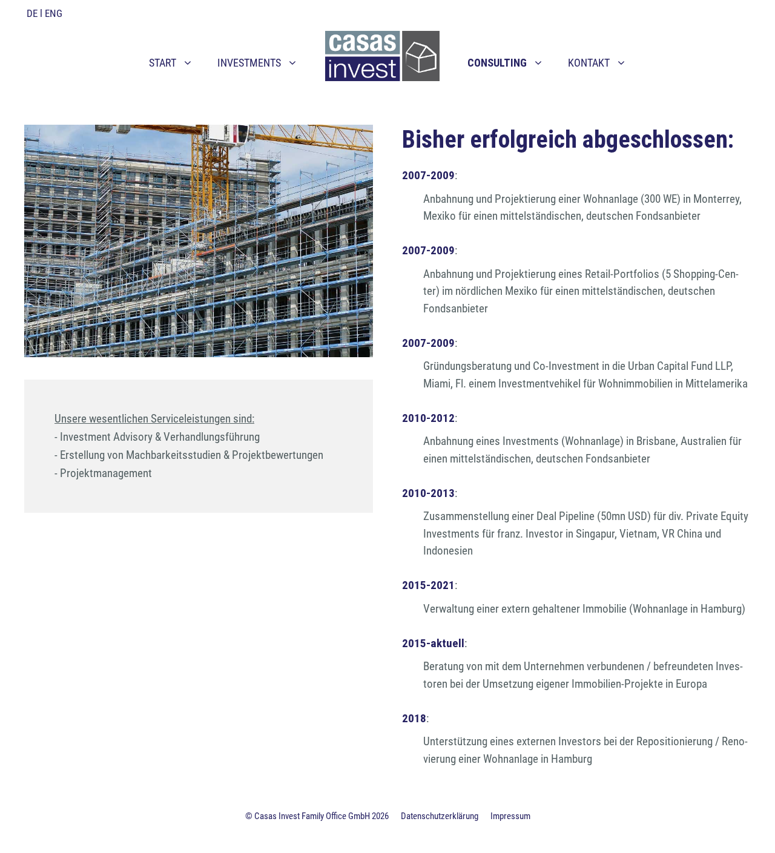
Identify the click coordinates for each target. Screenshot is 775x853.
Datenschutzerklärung (439, 816)
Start (162, 62)
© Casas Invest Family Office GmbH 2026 (317, 816)
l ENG (51, 13)
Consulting (497, 62)
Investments (249, 62)
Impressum (510, 816)
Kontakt (589, 62)
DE (32, 13)
